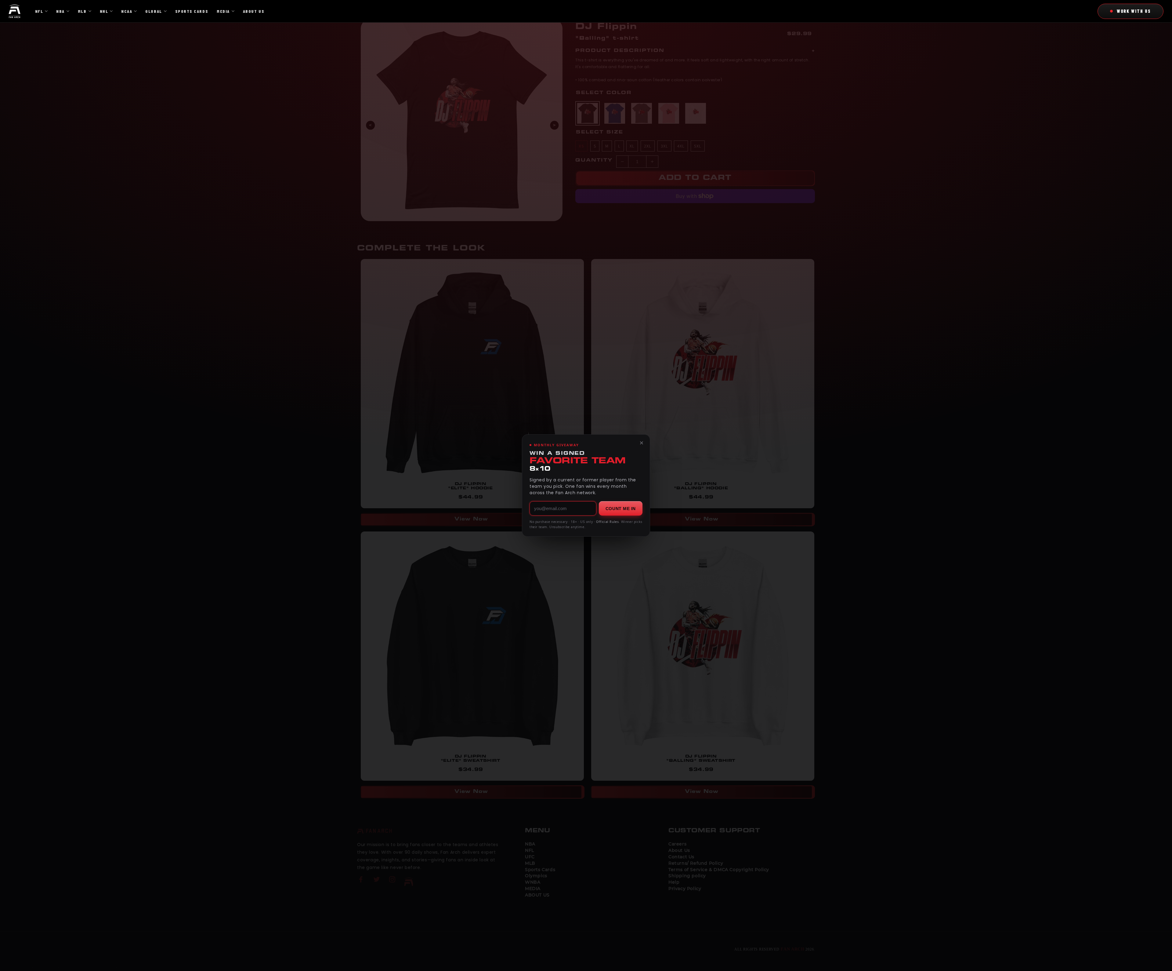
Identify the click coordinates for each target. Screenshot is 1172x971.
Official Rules (607, 522)
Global (153, 11)
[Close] (641, 443)
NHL (104, 11)
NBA (60, 11)
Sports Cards (191, 11)
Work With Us (1134, 11)
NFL (39, 11)
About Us (253, 11)
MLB (82, 11)
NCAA (126, 11)
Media (223, 11)
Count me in (621, 508)
